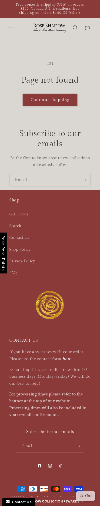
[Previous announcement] (9, 9)
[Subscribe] (84, 180)
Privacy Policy (22, 261)
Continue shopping (50, 100)
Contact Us (19, 237)
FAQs (14, 273)
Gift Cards (18, 214)
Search (15, 226)
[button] (50, 501)
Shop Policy (20, 249)
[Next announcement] (91, 9)
